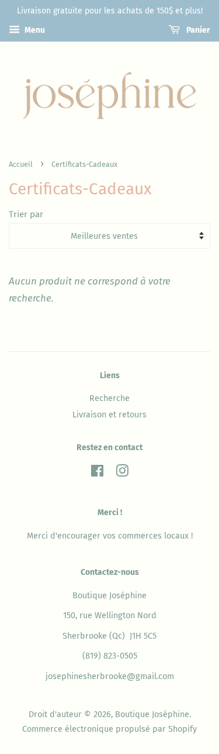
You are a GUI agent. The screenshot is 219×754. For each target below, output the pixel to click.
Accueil (21, 164)
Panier (197, 30)
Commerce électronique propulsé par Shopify (109, 729)
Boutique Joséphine (152, 714)
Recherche (109, 398)
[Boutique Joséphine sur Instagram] (122, 473)
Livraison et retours (109, 414)
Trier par (26, 214)
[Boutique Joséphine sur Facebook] (97, 473)
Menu (34, 30)
